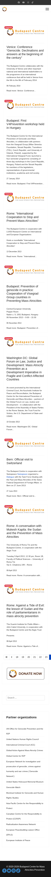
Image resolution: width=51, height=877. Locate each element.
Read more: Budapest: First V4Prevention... (25, 183)
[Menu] (47, 9)
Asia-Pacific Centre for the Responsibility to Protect (24, 805)
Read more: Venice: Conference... (21, 91)
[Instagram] (28, 2)
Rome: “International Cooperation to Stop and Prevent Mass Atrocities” (22, 217)
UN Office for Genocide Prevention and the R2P (24, 731)
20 (28, 657)
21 (34, 657)
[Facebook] (19, 2)
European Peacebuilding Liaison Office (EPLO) (23, 832)
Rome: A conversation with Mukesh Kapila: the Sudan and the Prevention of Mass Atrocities (24, 531)
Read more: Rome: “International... (22, 256)
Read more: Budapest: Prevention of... (23, 328)
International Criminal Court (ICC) (20, 745)
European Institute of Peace (18, 840)
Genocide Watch (13, 787)
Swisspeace (22, 474)
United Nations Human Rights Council (22, 739)
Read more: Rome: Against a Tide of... (23, 646)
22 (40, 657)
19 (23, 657)
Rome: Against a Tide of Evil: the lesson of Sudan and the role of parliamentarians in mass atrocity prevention (25, 611)
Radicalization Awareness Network (21, 824)
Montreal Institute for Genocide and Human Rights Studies (25, 795)
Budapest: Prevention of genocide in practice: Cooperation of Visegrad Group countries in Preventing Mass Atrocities (24, 293)
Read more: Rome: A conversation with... (24, 575)
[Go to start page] (6, 657)
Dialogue (10, 477)
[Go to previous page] (11, 657)
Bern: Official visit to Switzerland (20, 461)
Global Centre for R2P (15, 756)
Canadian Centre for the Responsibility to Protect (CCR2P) (24, 816)
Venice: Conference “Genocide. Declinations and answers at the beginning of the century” (25, 52)
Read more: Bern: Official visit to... (21, 496)
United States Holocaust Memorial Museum (25, 782)
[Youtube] (23, 2)
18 (17, 657)
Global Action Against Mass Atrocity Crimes (24, 750)
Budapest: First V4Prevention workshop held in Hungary (25, 124)
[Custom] (32, 2)
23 (46, 657)
